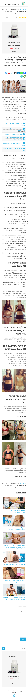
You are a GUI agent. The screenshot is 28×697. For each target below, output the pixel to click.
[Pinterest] (9, 73)
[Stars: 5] (19, 17)
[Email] (24, 76)
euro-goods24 (13, 4)
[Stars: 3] (22, 17)
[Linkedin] (18, 73)
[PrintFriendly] (21, 76)
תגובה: (24, 618)
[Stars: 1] (25, 17)
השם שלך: (23, 611)
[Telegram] (6, 73)
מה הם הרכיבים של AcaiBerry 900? (14, 134)
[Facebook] (24, 73)
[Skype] (12, 73)
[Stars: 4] (21, 17)
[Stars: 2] (24, 17)
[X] (15, 73)
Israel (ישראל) (22, 9)
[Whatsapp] (21, 73)
